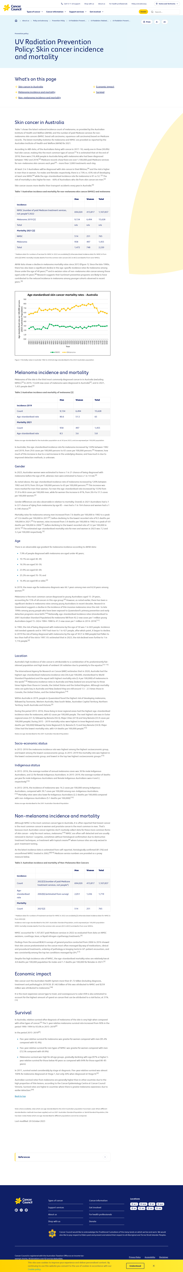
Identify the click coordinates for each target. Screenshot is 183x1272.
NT (153, 1204)
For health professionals (100, 1214)
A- (157, 22)
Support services (56, 1207)
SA (135, 1208)
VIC (151, 1208)
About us (52, 1214)
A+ (165, 22)
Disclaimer (163, 1257)
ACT (135, 1204)
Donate (143, 12)
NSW (144, 1204)
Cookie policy (34, 1269)
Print (148, 22)
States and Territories (167, 4)
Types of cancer (55, 1200)
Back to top (20, 1096)
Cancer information (98, 1200)
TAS (143, 1208)
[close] (153, 1265)
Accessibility (150, 1257)
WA (159, 1208)
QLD (161, 1204)
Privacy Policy (135, 1257)
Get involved (95, 1207)
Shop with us (54, 1221)
